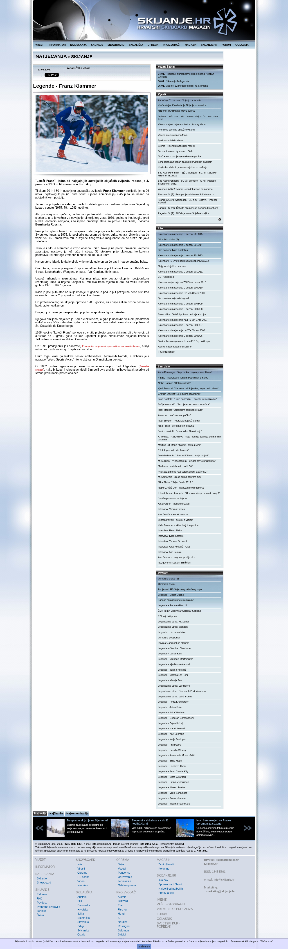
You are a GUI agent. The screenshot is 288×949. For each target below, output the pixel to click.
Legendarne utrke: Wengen (173, 626)
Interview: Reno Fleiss (170, 530)
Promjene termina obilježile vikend (176, 129)
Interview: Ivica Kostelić (171, 535)
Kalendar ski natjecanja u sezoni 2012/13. (180, 255)
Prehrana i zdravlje (48, 906)
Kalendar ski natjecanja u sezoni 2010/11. (180, 271)
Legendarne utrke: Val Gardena (175, 696)
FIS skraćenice (166, 351)
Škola (40, 915)
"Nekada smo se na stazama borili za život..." (182, 471)
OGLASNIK (242, 44)
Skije (121, 864)
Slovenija (83, 922)
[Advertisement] (92, 421)
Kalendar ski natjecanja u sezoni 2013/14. (180, 244)
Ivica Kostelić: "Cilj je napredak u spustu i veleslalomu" (187, 399)
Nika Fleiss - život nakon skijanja (176, 425)
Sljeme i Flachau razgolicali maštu (176, 145)
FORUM (226, 44)
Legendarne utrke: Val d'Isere (174, 685)
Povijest (42, 902)
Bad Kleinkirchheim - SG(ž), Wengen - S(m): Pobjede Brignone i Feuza (187, 182)
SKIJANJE (97, 44)
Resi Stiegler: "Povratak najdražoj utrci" (179, 420)
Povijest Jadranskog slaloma (173, 643)
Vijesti (81, 868)
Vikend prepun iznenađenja (172, 135)
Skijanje (42, 878)
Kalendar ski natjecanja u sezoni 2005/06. (180, 335)
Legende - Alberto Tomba (171, 787)
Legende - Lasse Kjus (170, 653)
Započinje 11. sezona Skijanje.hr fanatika (180, 100)
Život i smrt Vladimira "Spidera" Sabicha (179, 610)
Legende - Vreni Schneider (172, 792)
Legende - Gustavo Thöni (172, 766)
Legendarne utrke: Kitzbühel (173, 621)
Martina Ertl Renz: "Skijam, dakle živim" (179, 445)
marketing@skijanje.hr (220, 891)
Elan (121, 905)
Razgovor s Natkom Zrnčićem (174, 562)
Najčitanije (56, 813)
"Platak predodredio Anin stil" (173, 450)
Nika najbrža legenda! (173, 81)
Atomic (122, 897)
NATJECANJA (78, 44)
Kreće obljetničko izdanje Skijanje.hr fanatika (182, 105)
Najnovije (40, 813)
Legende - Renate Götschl (172, 605)
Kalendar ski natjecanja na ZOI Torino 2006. (182, 330)
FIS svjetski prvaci (168, 616)
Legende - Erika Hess (170, 760)
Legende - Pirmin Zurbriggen (173, 782)
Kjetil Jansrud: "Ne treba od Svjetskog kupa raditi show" (188, 388)
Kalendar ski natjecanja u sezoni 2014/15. (180, 234)
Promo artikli (166, 892)
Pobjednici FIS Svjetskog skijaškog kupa (180, 589)
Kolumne (163, 868)
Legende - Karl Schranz (171, 734)
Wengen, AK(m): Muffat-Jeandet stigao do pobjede (185, 189)
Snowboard (44, 882)
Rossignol (124, 926)
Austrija (82, 897)
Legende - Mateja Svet (170, 680)
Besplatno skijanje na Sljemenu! (87, 820)
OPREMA (153, 44)
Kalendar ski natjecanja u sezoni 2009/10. (180, 287)
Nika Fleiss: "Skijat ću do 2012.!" (175, 482)
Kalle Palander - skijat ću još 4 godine (178, 525)
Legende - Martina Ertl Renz (173, 675)
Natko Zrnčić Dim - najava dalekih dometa (181, 487)
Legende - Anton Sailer (170, 707)
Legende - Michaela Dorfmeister (175, 659)
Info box (163, 880)
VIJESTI (39, 44)
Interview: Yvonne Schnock (173, 541)
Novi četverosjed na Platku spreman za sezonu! (213, 822)
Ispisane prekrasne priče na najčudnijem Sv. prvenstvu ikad (188, 117)
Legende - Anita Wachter (171, 712)
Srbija (81, 926)
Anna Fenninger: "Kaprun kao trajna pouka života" (185, 372)
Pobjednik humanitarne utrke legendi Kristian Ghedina (186, 75)
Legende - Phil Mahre (169, 744)
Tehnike (42, 911)
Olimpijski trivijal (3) (168, 239)
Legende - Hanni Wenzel (171, 728)
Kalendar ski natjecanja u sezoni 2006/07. (180, 325)
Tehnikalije (124, 881)
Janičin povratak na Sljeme (172, 498)
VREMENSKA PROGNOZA (175, 909)
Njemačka (83, 918)
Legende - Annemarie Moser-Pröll (176, 755)
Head (121, 913)
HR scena (83, 877)
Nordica (123, 922)
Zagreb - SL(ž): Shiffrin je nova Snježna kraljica (183, 213)
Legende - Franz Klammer (172, 798)
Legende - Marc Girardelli (172, 776)
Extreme (42, 894)
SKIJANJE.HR (209, 44)
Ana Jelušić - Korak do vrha (173, 514)
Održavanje (125, 877)
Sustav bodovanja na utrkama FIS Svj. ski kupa (184, 341)
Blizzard (123, 901)
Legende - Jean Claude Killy (173, 771)
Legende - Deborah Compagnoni (176, 718)
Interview (82, 885)
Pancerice (124, 872)
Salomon (123, 930)
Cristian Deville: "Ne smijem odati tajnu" (179, 393)
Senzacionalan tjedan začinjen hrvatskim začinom (185, 161)
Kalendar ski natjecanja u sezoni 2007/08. (180, 309)
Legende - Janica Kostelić (172, 669)
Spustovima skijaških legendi (173, 298)
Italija (80, 913)
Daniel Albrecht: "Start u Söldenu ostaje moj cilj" (183, 455)
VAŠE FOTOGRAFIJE (171, 904)
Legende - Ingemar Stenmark (174, 803)
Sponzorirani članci (170, 884)
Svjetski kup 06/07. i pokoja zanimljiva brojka (182, 314)
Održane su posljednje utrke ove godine (179, 156)
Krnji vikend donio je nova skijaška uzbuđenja (182, 167)
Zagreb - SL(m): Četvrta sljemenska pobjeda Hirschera (188, 208)
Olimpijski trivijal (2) (168, 578)
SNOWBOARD (116, 44)
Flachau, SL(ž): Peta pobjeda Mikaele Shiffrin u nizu (186, 194)
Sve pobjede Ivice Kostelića (173, 250)
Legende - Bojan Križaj (170, 723)
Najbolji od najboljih (170, 888)
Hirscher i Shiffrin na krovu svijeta (176, 110)
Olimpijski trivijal (166, 584)
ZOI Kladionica (166, 276)
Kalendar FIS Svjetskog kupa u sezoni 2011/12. (183, 260)
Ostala (81, 934)
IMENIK (162, 899)
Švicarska (83, 930)
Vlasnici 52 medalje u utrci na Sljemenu (183, 85)
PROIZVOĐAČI (171, 44)
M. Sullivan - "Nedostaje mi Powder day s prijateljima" (187, 461)
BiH (79, 901)
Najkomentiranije (77, 813)
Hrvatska (82, 909)
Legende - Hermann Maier (172, 632)
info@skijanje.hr (224, 879)
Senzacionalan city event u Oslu (175, 151)
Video (81, 881)
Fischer (122, 909)
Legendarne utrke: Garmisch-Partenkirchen (182, 691)
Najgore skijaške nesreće (172, 266)
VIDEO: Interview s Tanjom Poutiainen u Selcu (183, 377)
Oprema (82, 872)
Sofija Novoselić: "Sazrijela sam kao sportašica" (184, 404)
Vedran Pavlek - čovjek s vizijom (175, 519)
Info (79, 864)
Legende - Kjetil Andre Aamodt (174, 664)
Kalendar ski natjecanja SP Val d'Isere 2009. (182, 293)
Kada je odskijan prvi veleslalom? (176, 600)
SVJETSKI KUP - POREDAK (168, 925)
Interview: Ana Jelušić (170, 552)
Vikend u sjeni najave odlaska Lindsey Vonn (181, 124)
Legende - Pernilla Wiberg (172, 750)
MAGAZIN (190, 44)
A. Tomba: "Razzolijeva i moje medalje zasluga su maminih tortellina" (189, 438)
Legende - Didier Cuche (171, 594)
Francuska (83, 905)
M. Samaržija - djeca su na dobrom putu (179, 477)
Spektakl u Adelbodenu (170, 140)
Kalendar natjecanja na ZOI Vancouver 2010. (182, 282)
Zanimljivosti (166, 864)
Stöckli (122, 934)
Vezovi (122, 868)
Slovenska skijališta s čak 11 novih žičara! (150, 822)
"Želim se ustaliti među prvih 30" (175, 466)
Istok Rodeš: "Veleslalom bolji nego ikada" (180, 409)
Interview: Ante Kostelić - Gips (174, 546)
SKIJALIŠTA (136, 44)
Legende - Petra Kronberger (173, 701)
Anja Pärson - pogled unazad (173, 503)
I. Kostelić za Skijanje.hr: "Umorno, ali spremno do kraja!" (189, 493)
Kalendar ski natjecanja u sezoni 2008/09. (180, 303)
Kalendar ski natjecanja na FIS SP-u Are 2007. (183, 319)
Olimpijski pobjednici (169, 637)
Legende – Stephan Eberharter (174, 648)
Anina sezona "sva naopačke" (174, 415)
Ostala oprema (127, 885)
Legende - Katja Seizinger (172, 739)
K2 (119, 918)
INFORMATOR (57, 44)
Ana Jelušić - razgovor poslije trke (176, 557)
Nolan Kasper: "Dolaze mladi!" (174, 383)
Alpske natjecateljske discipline (174, 346)
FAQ (39, 898)
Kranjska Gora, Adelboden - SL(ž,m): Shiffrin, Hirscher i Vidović (188, 201)
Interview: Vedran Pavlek (171, 509)
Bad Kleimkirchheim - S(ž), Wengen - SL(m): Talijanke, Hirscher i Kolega (187, 174)
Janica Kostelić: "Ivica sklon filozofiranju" (180, 431)
